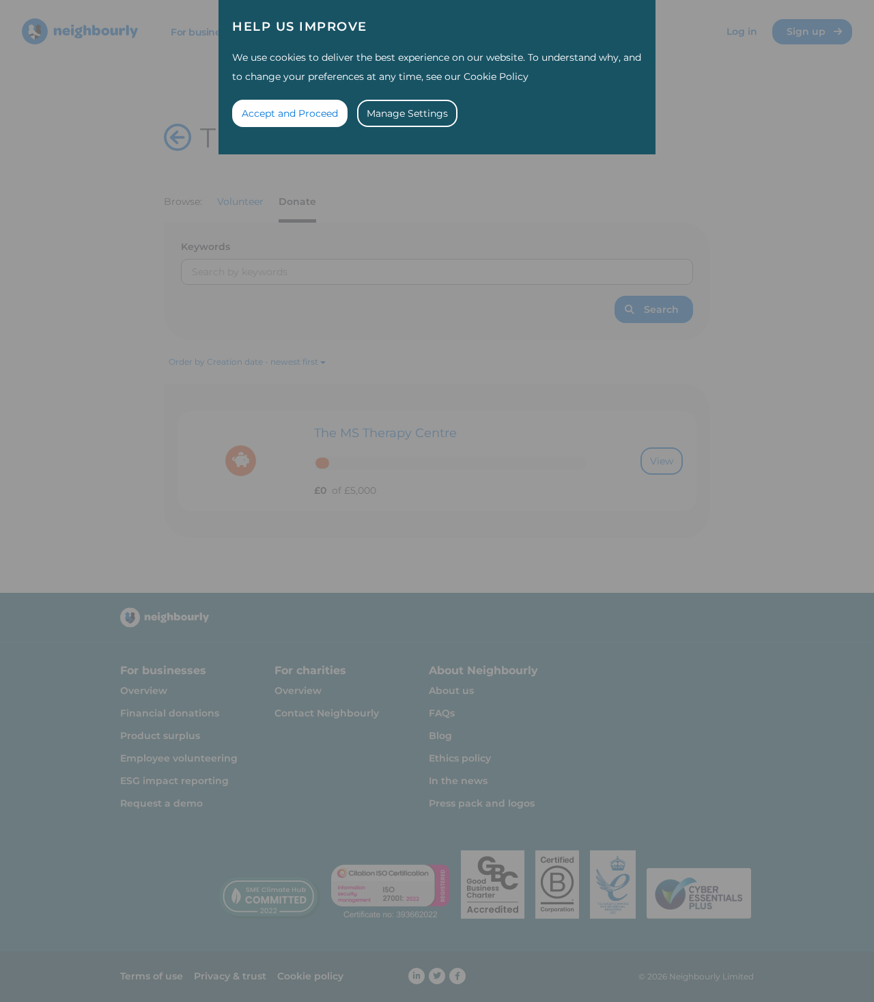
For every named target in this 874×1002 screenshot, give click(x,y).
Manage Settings (407, 113)
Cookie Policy (496, 76)
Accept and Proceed (290, 113)
